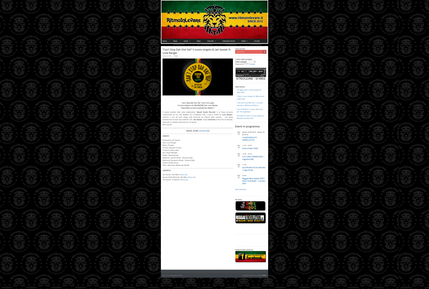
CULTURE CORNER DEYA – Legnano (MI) (253, 157)
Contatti (257, 41)
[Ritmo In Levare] (214, 20)
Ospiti (243, 41)
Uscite (186, 41)
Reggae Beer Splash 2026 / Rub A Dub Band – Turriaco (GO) (253, 181)
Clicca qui (183, 174)
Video (199, 41)
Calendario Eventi (228, 41)
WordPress (180, 275)
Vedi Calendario (240, 189)
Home (165, 41)
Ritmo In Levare (167, 275)
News (175, 41)
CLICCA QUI (204, 131)
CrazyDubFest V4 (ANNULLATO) (249, 138)
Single (176, 56)
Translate (251, 64)
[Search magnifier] (264, 52)
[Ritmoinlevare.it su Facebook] (250, 262)
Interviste (210, 41)
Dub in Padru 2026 (250, 148)
